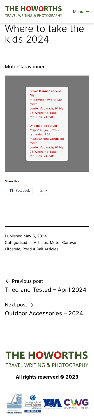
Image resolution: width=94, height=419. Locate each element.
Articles (41, 242)
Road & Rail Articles (40, 249)
